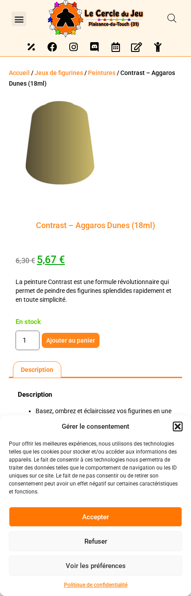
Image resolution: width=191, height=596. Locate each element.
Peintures (101, 72)
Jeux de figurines (59, 72)
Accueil (19, 72)
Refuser (95, 541)
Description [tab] (37, 369)
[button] (177, 426)
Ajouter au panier (70, 340)
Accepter (95, 517)
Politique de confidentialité (95, 585)
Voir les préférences (96, 566)
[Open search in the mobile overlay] (171, 19)
